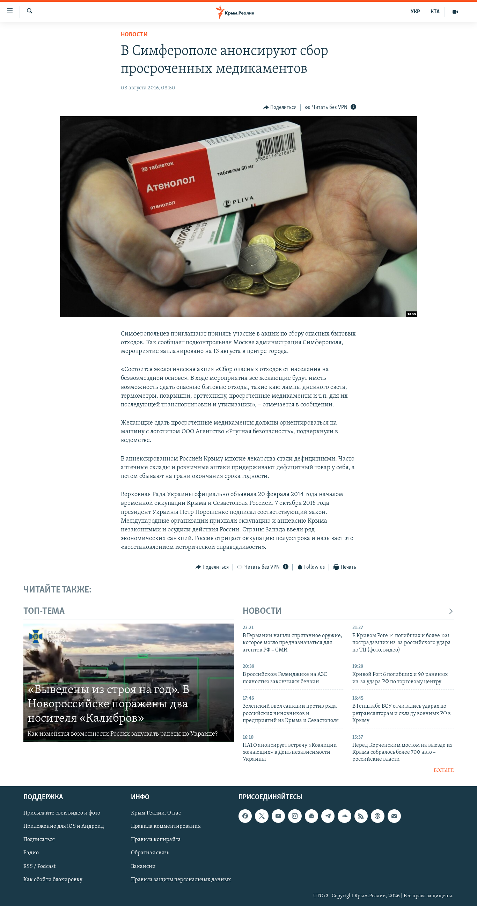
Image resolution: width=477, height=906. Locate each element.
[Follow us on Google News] (311, 816)
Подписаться (39, 840)
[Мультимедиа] (455, 12)
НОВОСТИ (262, 611)
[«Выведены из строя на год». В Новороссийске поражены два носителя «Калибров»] (128, 683)
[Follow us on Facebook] (245, 816)
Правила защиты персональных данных (181, 880)
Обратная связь (150, 853)
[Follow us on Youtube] (278, 816)
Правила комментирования (166, 827)
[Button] (280, 107)
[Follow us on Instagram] (294, 816)
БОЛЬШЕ (444, 770)
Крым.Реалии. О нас (156, 813)
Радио (31, 853)
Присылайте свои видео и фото (61, 813)
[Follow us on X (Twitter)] (261, 816)
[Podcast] (377, 816)
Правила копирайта (156, 840)
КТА (435, 12)
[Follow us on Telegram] (328, 816)
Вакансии (143, 866)
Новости (134, 35)
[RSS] (361, 816)
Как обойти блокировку (52, 880)
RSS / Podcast (39, 866)
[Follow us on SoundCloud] (344, 816)
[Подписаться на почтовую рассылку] (394, 816)
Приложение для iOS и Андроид (63, 827)
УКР (415, 12)
